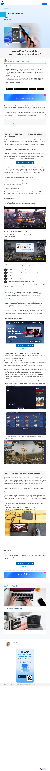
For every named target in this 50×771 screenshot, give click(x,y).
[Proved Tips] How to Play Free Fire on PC (13, 608)
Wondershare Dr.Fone (26, 155)
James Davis (10, 59)
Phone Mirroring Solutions (19, 61)
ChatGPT (10, 88)
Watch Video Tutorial (7, 19)
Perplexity (18, 88)
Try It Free (19, 162)
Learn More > (7, 17)
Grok (41, 88)
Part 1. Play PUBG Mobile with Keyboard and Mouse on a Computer (21, 121)
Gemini (25, 88)
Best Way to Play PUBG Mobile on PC (12, 631)
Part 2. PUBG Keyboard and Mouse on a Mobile (16, 123)
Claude (33, 88)
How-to (7, 684)
